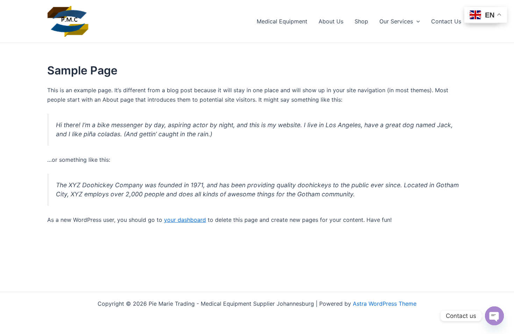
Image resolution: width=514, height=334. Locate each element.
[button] (416, 21)
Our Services (396, 21)
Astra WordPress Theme (384, 303)
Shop (361, 21)
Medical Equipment (282, 21)
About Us (331, 21)
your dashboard (185, 219)
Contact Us (446, 21)
